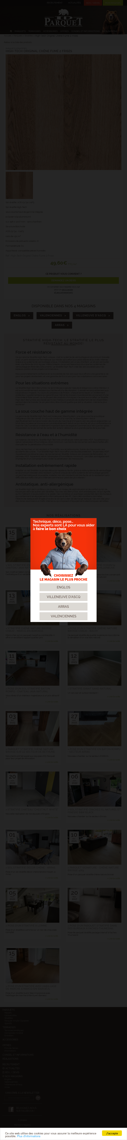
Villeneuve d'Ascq (63, 597)
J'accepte (112, 1133)
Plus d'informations (29, 1136)
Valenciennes (63, 616)
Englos (63, 587)
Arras (63, 607)
